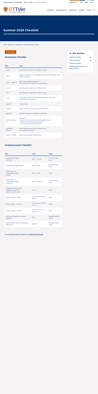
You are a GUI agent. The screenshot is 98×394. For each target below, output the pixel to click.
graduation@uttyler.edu (36, 234)
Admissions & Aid (61, 10)
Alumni (25, 2)
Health (31, 2)
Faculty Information (75, 63)
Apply (86, 2)
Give (91, 2)
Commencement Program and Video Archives (78, 67)
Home (4, 44)
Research (81, 10)
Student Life (72, 10)
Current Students (8, 2)
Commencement (19, 44)
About (89, 10)
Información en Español (40, 2)
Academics (50, 10)
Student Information (29, 44)
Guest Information (74, 60)
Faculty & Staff (18, 2)
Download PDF (10, 52)
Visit (81, 2)
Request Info (73, 2)
